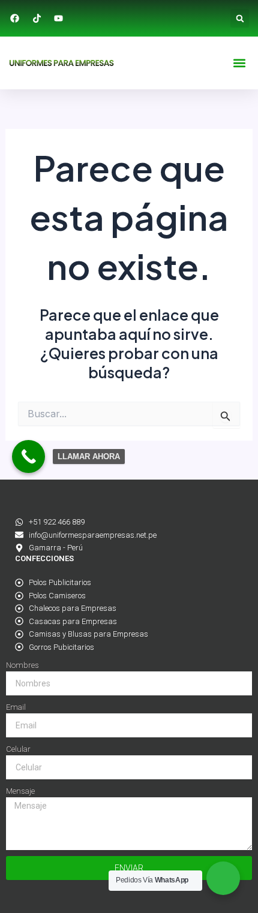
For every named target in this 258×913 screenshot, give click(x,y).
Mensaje (20, 791)
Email (16, 707)
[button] (239, 18)
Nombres (22, 665)
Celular (18, 749)
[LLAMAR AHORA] (28, 456)
